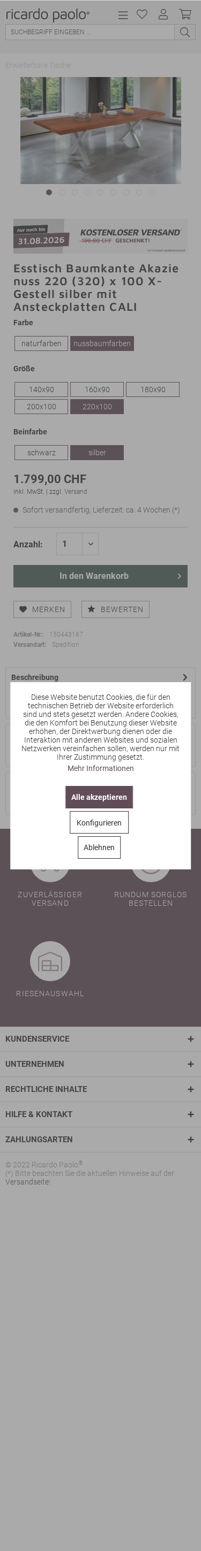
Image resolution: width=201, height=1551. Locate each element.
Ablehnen (99, 847)
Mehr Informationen (101, 768)
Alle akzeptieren (99, 797)
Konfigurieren (99, 823)
